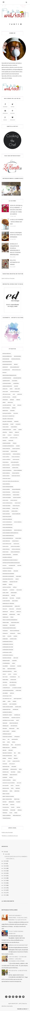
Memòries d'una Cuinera (8, 720)
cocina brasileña (15, 462)
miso (18, 728)
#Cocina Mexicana (7, 353)
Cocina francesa (6, 492)
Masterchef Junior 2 (7, 714)
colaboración (12, 565)
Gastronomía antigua (8, 641)
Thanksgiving (6, 807)
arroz (4, 402)
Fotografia (5, 633)
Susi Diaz (4, 801)
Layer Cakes (18, 690)
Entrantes (18, 608)
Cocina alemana (16, 448)
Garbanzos (5, 638)
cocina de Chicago (16, 475)
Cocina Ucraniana (16, 549)
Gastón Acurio (13, 638)
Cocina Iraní (17, 502)
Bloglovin (12, 119)
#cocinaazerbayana (7, 356)
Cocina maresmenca (7, 521)
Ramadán (5, 763)
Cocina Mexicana (18, 530)
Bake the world (6, 407)
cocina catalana (6, 467)
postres (4, 758)
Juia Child (5, 685)
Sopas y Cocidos (6, 793)
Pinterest (12, 113)
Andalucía (5, 388)
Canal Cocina (6, 426)
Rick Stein (13, 771)
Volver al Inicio (22, 1009)
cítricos (14, 443)
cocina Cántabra (16, 464)
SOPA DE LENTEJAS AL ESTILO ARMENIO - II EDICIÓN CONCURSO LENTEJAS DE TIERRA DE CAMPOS (16, 210)
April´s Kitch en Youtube (8, 278)
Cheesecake (16, 435)
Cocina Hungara (17, 497)
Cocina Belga (5, 462)
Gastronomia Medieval (8, 655)
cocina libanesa (6, 513)
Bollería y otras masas (8, 418)
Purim (9, 761)
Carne (14, 429)
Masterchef (15, 709)
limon (9, 701)
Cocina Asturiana (16, 456)
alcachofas (14, 380)
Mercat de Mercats (13, 723)
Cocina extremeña (16, 489)
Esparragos (5, 611)
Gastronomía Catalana (8, 644)
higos (15, 671)
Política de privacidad (7, 832)
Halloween (5, 665)
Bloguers (16, 413)
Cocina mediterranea (7, 524)
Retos (20, 769)
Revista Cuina (6, 771)
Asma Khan (10, 402)
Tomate (12, 807)
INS (19, 676)
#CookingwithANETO (7, 364)
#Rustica (4, 372)
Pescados (10, 750)
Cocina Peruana (6, 540)
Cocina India (5, 500)
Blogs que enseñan (7, 413)
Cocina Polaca (15, 540)
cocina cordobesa (18, 470)
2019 (5, 875)
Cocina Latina (14, 511)
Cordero (4, 584)
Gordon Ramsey (6, 660)
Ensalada (5, 608)
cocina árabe (14, 451)
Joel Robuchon (13, 682)
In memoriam (13, 676)
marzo (6, 854)
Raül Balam (12, 763)
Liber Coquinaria (17, 698)
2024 (5, 863)
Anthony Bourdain (14, 391)
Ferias (11, 617)
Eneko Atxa (17, 606)
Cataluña (5, 432)
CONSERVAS (5, 581)
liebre (4, 701)
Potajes (10, 758)
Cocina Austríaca (6, 459)
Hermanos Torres (11, 668)
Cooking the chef (13, 581)
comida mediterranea (8, 568)
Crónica (15, 587)
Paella (4, 739)
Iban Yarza (5, 676)
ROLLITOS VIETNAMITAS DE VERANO (15, 262)
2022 (5, 868)
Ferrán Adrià (6, 622)
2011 (5, 895)
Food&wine (5, 630)
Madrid (14, 701)
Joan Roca (5, 682)
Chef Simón (5, 437)
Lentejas (12, 693)
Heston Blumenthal (7, 671)
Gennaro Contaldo (7, 657)
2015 (5, 885)
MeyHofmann (14, 725)
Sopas (11, 790)
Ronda (19, 771)
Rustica (11, 777)
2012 (5, 892)
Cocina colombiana (7, 470)
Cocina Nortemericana (8, 538)
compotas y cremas (7, 570)
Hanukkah (12, 665)
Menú (17, 720)
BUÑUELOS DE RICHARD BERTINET (18, 945)
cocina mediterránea (7, 527)
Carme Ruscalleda (7, 429)
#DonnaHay (5, 367)
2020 (5, 873)
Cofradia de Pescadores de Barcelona (11, 562)
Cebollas (17, 432)
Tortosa (18, 807)
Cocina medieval (18, 521)
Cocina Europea (6, 489)
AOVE (14, 394)
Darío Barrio (14, 592)
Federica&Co (5, 617)
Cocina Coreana (6, 473)
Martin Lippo (18, 706)
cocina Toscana (6, 549)
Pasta (4, 742)
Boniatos (16, 421)
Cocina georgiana (7, 494)
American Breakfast (7, 386)
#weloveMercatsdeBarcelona (9, 375)
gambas (15, 636)
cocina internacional (7, 502)
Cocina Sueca (5, 546)
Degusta (13, 595)
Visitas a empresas (7, 815)
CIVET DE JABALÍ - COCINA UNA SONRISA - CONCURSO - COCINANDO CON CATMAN (17, 959)
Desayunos (5, 598)
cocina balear (16, 459)
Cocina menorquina (7, 530)
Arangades (5, 399)
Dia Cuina (12, 598)
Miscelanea (11, 728)
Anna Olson (5, 391)
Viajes (10, 812)
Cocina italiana (16, 505)
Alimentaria (16, 383)
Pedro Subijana (6, 747)
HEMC (4, 668)
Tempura (12, 804)
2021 (5, 870)
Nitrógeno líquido (7, 733)
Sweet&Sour (11, 801)
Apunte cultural (6, 396)
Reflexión (14, 766)
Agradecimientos (17, 377)
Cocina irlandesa (6, 505)
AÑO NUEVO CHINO (6, 394)
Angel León (17, 388)
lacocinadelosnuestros (8, 690)
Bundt (11, 424)
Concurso (16, 570)
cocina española (6, 483)
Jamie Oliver (13, 679)
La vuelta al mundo (16, 687)
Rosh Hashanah (13, 774)
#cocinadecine (6, 358)
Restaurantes (13, 769)
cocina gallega (15, 492)
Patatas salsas (6, 744)
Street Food (16, 799)
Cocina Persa (18, 538)
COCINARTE (15, 554)
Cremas (10, 584)
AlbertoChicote (6, 380)
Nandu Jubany (6, 731)
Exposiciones (12, 614)
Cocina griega (16, 494)
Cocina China (15, 467)
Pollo (15, 755)
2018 (5, 878)
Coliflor (19, 565)
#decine (16, 364)
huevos (15, 674)
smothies (18, 788)
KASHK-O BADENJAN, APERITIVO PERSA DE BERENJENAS (16, 235)
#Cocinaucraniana (15, 358)
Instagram (5, 113)
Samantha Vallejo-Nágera (9, 782)
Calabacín (18, 424)
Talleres (18, 801)
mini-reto (5, 728)
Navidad (13, 731)
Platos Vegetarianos (7, 755)
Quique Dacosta (16, 761)
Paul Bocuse (18, 744)
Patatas (13, 742)
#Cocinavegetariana (7, 361)
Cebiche (11, 432)
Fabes (18, 614)
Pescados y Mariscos (7, 752)
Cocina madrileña (16, 513)
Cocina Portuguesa (7, 543)
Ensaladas (11, 608)
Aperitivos (19, 394)
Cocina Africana (6, 448)
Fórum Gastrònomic (14, 630)
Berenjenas (5, 410)
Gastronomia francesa (8, 649)
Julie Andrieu (12, 685)
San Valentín (5, 785)
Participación (15, 739)
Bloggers (12, 410)
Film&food (5, 625)
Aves (14, 405)
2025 (5, 861)
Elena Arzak (15, 600)
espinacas (18, 611)
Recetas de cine (6, 766)
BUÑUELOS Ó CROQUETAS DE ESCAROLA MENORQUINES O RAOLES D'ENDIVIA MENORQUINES (15, 249)
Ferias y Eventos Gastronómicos (10, 619)
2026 (5, 851)
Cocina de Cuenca (6, 478)
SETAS (12, 788)
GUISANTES (14, 660)
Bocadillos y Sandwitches (8, 415)
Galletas (9, 636)
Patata (8, 742)
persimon (14, 747)
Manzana (5, 704)
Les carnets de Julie (7, 698)
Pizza (19, 752)
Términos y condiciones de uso (10, 835)
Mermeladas (5, 725)
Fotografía (12, 633)
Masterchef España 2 (7, 712)
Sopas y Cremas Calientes (8, 796)
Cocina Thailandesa (15, 546)
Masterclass (17, 714)
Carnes (20, 429)
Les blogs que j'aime (7, 695)
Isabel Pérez (5, 679)
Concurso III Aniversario (8, 576)
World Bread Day (17, 815)
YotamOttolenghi (7, 818)
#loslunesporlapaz (14, 367)
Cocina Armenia (16, 454)
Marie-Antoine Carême (8, 706)
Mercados (5, 723)
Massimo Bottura (6, 709)
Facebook (5, 106)
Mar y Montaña (12, 704)
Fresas (18, 633)
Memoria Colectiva (15, 717)
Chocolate (10, 440)
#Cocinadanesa (17, 356)
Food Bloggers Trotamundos (9, 627)
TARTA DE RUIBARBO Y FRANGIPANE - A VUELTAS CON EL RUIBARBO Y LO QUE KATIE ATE (18, 917)
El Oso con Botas (6, 600)
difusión (18, 598)
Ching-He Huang (13, 437)
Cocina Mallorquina (7, 519)
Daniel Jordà (5, 592)
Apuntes (14, 396)
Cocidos (18, 445)
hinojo (4, 674)
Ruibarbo (5, 777)
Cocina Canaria (6, 464)
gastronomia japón (7, 652)
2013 (5, 890)
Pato (12, 744)
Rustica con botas (7, 780)
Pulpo (4, 761)
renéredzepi (5, 769)
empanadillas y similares (8, 603)
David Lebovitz (6, 595)
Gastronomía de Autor (8, 646)
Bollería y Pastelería (7, 421)
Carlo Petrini (14, 426)
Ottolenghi (17, 736)
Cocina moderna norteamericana (10, 532)
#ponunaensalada (16, 369)
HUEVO (9, 674)
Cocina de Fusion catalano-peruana (11, 481)
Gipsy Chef (15, 657)
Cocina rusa (16, 543)
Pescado (4, 750)
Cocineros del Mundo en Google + (10, 560)
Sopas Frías (16, 790)
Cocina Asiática (6, 456)
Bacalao (19, 405)
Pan (8, 739)
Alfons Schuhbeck (7, 383)
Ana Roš (16, 386)
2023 (5, 866)
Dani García (19, 589)
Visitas (15, 812)
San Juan (19, 782)
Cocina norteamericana (8, 535)
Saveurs (17, 785)
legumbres (5, 693)
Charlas (9, 435)
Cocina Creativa (15, 473)
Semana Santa (6, 788)
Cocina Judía (15, 508)
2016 (5, 883)
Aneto (11, 388)
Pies (15, 752)
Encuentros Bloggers (7, 606)
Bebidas (14, 407)
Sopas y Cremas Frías (7, 799)
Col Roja (4, 565)
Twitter (12, 106)
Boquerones (5, 424)
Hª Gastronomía (6, 663)
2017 (5, 880)
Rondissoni (5, 774)
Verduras (5, 812)
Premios (16, 758)
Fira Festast (12, 625)
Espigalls (12, 611)
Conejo (17, 579)
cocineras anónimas (7, 557)
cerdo (4, 435)
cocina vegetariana (15, 551)
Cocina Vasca (5, 551)
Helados (19, 665)
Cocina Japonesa (6, 508)
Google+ (5, 119)
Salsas (14, 780)
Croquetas (5, 589)
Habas (13, 663)
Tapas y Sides (5, 804)
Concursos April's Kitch (8, 579)
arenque (12, 399)
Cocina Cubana (6, 475)
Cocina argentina (7, 454)
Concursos (18, 576)
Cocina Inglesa (13, 500)
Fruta (4, 636)
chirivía (4, 440)
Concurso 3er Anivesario (8, 573)
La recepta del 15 (6, 687)
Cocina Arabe (6, 451)
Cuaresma (12, 589)
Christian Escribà (6, 443)
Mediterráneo (6, 717)
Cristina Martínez (7, 587)
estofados (5, 614)
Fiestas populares (15, 622)
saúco (12, 785)
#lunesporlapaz (6, 369)
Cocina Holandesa (7, 497)
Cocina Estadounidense (8, 486)
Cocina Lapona (6, 511)
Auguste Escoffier (7, 405)
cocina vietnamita (7, 554)
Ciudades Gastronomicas (8, 445)
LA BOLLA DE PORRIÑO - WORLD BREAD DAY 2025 (16, 222)
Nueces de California (7, 736)
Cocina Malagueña (7, 516)
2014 (5, 887)
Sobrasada (5, 790)
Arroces (18, 399)
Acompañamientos (7, 377)
